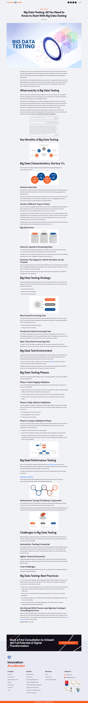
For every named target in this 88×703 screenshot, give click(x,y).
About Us (9, 674)
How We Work (10, 677)
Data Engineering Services (32, 679)
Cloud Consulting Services (32, 682)
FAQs (8, 690)
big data (51, 361)
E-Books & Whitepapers (50, 679)
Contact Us (10, 687)
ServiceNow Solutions (31, 693)
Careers (9, 682)
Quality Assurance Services (32, 687)
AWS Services (29, 677)
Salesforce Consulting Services (33, 690)
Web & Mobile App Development (33, 685)
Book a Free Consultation (68, 643)
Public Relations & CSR (12, 679)
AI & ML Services (30, 674)
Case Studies (48, 677)
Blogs (46, 674)
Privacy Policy (10, 685)
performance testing (52, 464)
